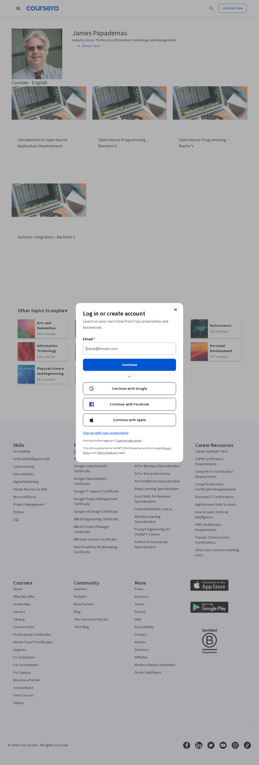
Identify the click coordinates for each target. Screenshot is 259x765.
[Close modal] (175, 309)
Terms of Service (107, 452)
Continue (129, 364)
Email (89, 338)
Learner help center (129, 440)
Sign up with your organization (105, 432)
